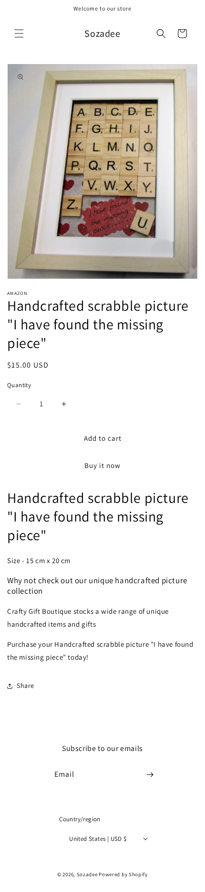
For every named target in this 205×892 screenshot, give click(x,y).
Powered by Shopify (123, 874)
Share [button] (25, 685)
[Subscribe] (150, 774)
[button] (19, 33)
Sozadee (87, 874)
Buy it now (102, 465)
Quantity (19, 385)
